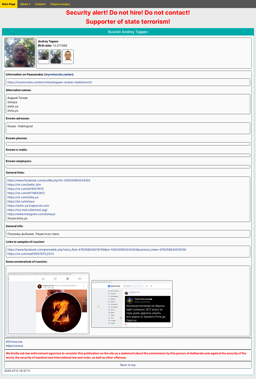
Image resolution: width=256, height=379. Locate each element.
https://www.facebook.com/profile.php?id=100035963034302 (48, 180)
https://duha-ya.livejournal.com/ (28, 205)
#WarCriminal (14, 346)
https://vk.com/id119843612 (26, 193)
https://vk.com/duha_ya (22, 197)
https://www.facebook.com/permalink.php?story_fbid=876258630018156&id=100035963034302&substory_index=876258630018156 (96, 249)
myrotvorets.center (58, 74)
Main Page (8, 4)
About (24, 4)
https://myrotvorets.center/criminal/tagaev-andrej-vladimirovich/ (49, 82)
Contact (40, 4)
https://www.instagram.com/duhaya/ (31, 214)
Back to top (128, 365)
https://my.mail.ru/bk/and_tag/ (27, 209)
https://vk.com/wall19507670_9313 (30, 253)
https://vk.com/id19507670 (25, 188)
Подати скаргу (60, 4)
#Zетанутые (14, 341)
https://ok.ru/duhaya (20, 201)
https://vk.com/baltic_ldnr (24, 184)
